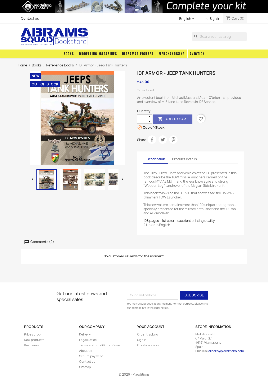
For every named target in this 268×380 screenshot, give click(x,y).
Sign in (142, 340)
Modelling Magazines (98, 53)
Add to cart (173, 118)
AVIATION (197, 53)
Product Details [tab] (184, 159)
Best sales (31, 345)
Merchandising (171, 53)
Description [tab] (156, 159)
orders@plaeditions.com (226, 351)
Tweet (162, 139)
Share (152, 139)
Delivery (85, 334)
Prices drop (32, 334)
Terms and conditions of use (99, 345)
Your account (150, 326)
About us (85, 351)
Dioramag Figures (137, 53)
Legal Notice (88, 340)
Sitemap (85, 367)
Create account (148, 345)
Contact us (30, 18)
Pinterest (173, 139)
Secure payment (91, 356)
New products (34, 340)
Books (68, 53)
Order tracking (147, 334)
